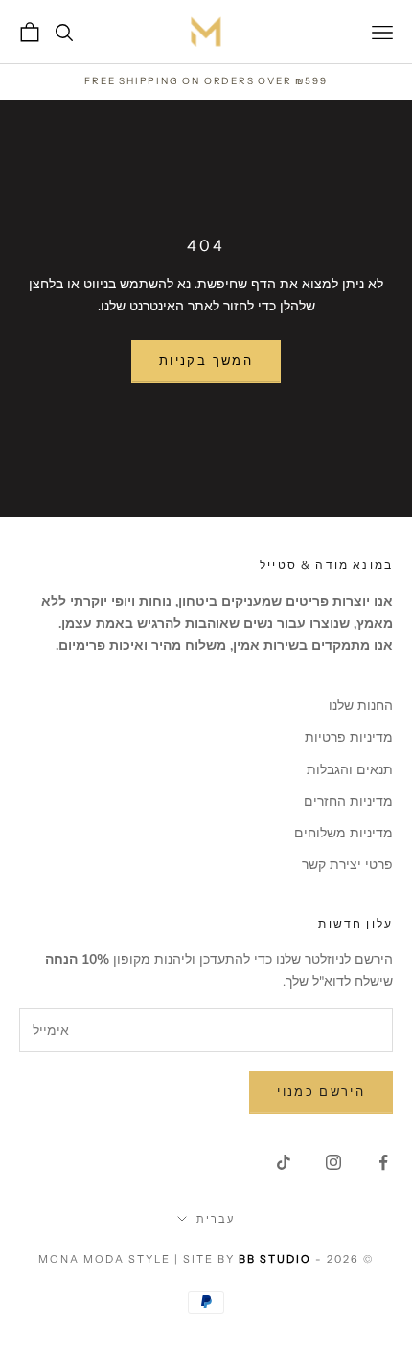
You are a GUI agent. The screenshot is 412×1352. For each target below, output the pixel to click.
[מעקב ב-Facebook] (383, 1162)
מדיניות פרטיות (349, 737)
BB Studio (275, 1259)
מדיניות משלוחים (343, 833)
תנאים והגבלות (350, 770)
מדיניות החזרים (348, 801)
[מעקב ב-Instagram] (333, 1162)
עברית (215, 1219)
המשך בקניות (206, 361)
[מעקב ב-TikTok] (283, 1162)
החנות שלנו (361, 706)
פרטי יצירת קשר (347, 865)
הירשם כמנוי (321, 1092)
